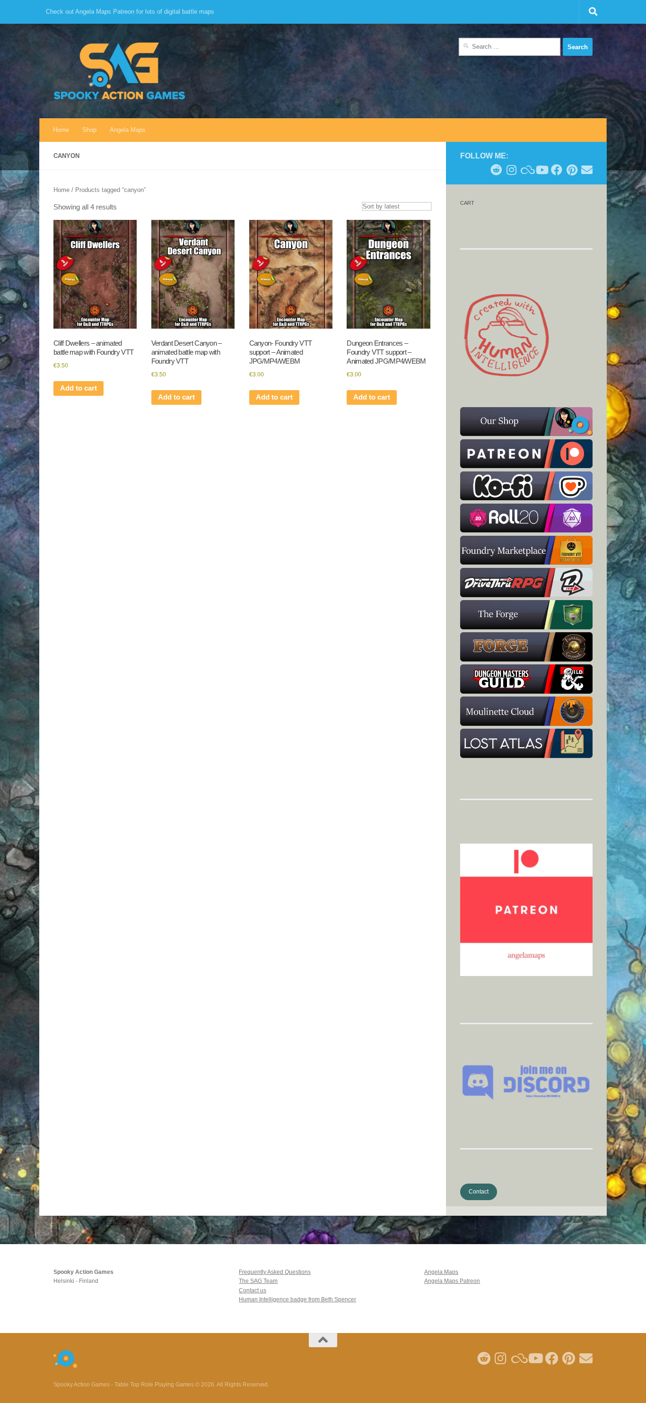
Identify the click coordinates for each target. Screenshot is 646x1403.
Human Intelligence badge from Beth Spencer (297, 1299)
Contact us (252, 1290)
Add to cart (78, 388)
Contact (479, 1191)
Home (61, 129)
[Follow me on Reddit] (496, 169)
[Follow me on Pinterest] (571, 169)
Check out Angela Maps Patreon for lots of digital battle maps (130, 11)
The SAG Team (258, 1281)
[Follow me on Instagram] (511, 169)
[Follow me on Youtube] (541, 169)
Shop (89, 129)
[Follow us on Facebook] (556, 169)
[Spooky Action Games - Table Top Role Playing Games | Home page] (119, 71)
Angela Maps (128, 129)
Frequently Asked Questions (275, 1272)
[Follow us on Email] (587, 169)
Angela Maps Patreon (452, 1281)
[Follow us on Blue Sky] (526, 169)
